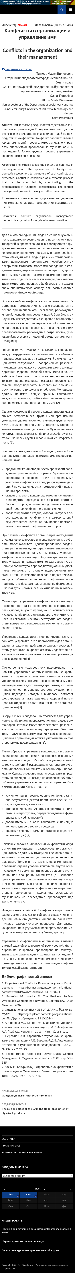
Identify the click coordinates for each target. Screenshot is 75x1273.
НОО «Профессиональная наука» (22, 1152)
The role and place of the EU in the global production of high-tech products (35, 1109)
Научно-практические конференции (23, 1241)
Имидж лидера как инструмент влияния (27, 1093)
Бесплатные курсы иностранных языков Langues (30, 1250)
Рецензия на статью (18, 69)
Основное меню (70, 9)
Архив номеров (11, 1145)
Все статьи (8, 1138)
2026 (37, 1189)
